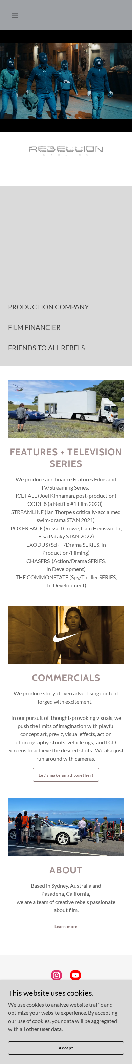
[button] (15, 15)
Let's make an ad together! (66, 775)
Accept (66, 1047)
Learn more (66, 926)
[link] (56, 977)
